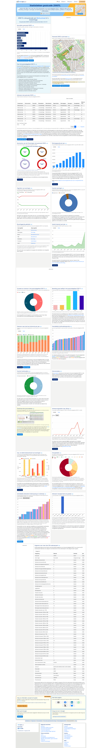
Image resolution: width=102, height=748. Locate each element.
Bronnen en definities (68, 727)
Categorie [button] (37, 551)
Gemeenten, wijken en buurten (47, 727)
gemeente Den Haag (66, 446)
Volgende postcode (65, 85)
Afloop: (53, 415)
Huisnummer (27, 103)
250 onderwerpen (24, 56)
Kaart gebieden (67, 734)
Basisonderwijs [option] (26, 498)
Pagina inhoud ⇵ (46, 13)
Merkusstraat (40, 18)
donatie (20, 701)
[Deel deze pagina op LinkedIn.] (72, 702)
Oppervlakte (55, 103)
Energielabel (76, 103)
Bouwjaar (70, 103)
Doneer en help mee (22, 706)
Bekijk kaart (80, 13)
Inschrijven (20, 716)
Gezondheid (43, 736)
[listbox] (57, 415)
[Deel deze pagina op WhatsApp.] (79, 702)
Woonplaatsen (48, 728)
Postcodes (43, 728)
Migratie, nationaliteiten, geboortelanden (49, 738)
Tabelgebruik (30, 139)
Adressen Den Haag (22, 139)
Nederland (62, 83)
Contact (65, 743)
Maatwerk (66, 744)
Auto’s (42, 734)
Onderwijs (20, 541)
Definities (31, 60)
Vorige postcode (56, 85)
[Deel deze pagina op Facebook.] (65, 702)
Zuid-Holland (33, 241)
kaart (29, 55)
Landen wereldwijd (44, 731)
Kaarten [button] (70, 1)
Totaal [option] (57, 415)
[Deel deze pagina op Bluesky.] (72, 705)
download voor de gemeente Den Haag (76, 315)
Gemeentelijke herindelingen (70, 728)
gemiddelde (56, 373)
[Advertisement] (68, 26)
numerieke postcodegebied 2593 (36, 66)
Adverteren (66, 742)
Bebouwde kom (83, 103)
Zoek (59, 1)
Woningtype (63, 103)
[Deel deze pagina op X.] (65, 705)
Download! (20, 434)
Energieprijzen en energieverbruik (48, 737)
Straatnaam (20, 103)
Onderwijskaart (67, 737)
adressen (22, 58)
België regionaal (52, 731)
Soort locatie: (19, 498)
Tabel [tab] (24, 29)
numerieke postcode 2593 (65, 75)
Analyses (66, 726)
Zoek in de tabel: (69, 98)
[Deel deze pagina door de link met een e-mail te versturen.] (58, 702)
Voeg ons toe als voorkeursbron (60, 716)
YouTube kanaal (67, 746)
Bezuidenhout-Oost (35, 234)
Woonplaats (40, 103)
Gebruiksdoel (48, 103)
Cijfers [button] (63, 1)
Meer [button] (76, 1)
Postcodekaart (67, 738)
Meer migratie (26, 367)
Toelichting (20, 179)
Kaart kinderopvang (68, 736)
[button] (33, 25)
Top (76, 720)
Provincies (43, 730)
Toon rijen (21, 124)
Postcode (34, 103)
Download (82, 1)
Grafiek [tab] (19, 29)
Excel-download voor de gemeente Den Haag (32, 134)
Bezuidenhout (34, 236)
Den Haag (33, 232)
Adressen (43, 726)
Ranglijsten (66, 731)
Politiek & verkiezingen (45, 741)
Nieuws (65, 730)
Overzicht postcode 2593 (23, 60)
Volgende (82, 126)
